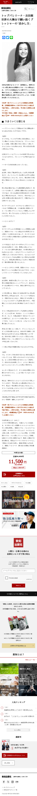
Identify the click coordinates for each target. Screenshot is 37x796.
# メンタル (4, 483)
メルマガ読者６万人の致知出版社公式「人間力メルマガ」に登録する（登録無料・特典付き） (18, 564)
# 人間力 (4, 486)
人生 (4, 33)
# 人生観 (28, 483)
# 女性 (12, 486)
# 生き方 (20, 486)
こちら (25, 113)
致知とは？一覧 (30, 659)
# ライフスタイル (16, 483)
